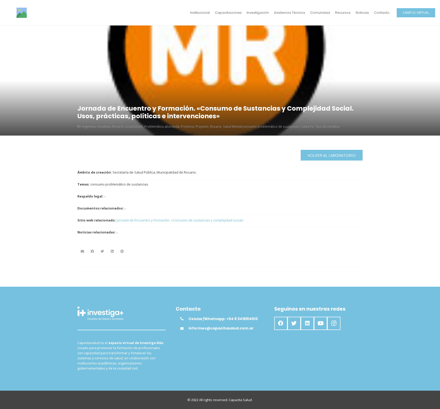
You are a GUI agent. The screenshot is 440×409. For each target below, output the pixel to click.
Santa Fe (307, 126)
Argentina (88, 126)
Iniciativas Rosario (110, 126)
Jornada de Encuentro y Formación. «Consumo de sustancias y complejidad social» (180, 220)
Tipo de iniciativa (327, 126)
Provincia (187, 126)
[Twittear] (102, 251)
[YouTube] (320, 323)
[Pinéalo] (122, 251)
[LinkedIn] (307, 323)
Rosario (216, 126)
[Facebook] (280, 323)
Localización (134, 126)
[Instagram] (333, 323)
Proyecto (202, 126)
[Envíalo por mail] (82, 251)
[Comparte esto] (92, 251)
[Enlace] (22, 13)
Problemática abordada (161, 126)
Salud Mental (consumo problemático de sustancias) (261, 126)
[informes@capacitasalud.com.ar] (184, 328)
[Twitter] (294, 323)
